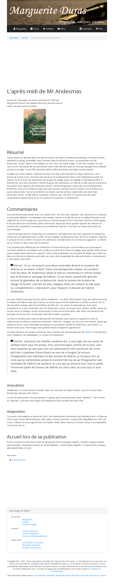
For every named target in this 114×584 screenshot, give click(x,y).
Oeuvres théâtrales (30, 533)
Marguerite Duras (63, 575)
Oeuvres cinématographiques (34, 536)
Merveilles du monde (80, 575)
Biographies (27, 519)
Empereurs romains (98, 575)
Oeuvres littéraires (30, 531)
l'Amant (88, 332)
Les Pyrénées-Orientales (32, 542)
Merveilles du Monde (31, 545)
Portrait (25, 522)
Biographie (20, 28)
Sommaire (87, 28)
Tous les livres (18, 459)
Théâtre (49, 28)
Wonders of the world (31, 547)
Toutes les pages (29, 524)
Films (62, 28)
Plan (100, 28)
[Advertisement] (57, 62)
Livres (36, 28)
